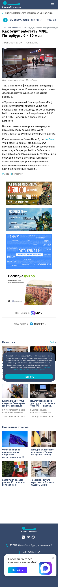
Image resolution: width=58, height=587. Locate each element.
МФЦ (5, 174)
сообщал (50, 139)
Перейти (18, 570)
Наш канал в (22, 313)
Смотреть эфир (19, 19)
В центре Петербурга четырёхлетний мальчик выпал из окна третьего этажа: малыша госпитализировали (30, 13)
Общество (32, 42)
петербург (17, 174)
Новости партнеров (15, 427)
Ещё (52, 342)
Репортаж (9, 342)
